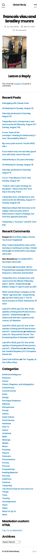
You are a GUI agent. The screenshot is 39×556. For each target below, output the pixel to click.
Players (5, 453)
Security (6, 476)
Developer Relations (11, 400)
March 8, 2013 (29, 27)
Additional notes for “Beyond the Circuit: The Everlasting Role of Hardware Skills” (18, 334)
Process (6, 466)
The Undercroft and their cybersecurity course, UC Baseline (18, 317)
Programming (8, 469)
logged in (18, 84)
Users (5, 505)
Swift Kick (6, 479)
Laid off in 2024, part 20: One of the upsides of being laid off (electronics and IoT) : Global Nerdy (19, 312)
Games (5, 414)
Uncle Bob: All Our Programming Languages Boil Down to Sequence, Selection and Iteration (19, 270)
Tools (4, 495)
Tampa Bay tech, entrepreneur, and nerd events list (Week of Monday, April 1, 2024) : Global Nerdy (18, 281)
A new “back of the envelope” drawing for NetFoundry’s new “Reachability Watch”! (19, 135)
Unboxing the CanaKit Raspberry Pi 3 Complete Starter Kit (19, 351)
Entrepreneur (8, 407)
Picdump (6, 449)
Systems (6, 482)
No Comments (21, 30)
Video (5, 508)
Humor (5, 430)
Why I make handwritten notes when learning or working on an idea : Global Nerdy (19, 248)
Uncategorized (9, 501)
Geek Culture (8, 417)
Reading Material (10, 472)
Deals (4, 394)
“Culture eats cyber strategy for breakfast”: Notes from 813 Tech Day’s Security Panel (17, 189)
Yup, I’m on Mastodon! (12, 530)
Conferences (8, 387)
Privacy (5, 463)
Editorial (6, 404)
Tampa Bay (7, 485)
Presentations (8, 459)
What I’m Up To (9, 511)
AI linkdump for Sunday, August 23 (18, 108)
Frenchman (7, 267)
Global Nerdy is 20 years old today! (18, 159)
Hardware (6, 423)
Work (4, 514)
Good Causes (8, 420)
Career (5, 381)
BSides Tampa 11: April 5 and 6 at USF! (19, 287)
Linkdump (6, 433)
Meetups (6, 440)
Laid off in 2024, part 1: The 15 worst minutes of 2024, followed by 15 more (19, 301)
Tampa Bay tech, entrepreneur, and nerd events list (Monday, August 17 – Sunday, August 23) (19, 200)
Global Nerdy (19, 4)
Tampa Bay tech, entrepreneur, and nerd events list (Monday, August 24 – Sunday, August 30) (19, 124)
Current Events (9, 391)
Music (5, 446)
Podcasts (6, 456)
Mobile (5, 443)
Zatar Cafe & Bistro (10, 359)
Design (5, 397)
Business (6, 378)
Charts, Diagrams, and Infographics (18, 384)
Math (4, 436)
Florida (5, 410)
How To (5, 427)
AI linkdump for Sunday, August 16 (17, 164)
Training (6, 498)
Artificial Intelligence (11, 374)
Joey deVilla (14, 27)
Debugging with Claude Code (15, 103)
